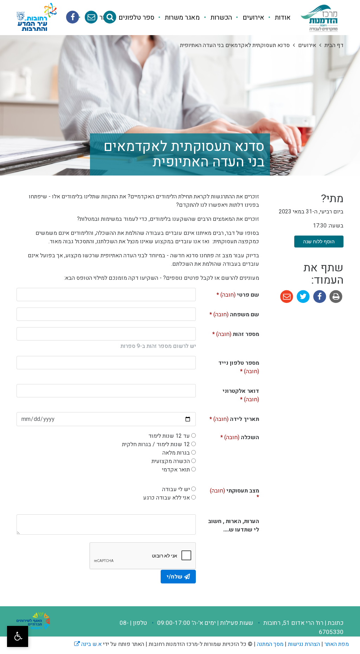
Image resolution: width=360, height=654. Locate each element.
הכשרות (220, 17)
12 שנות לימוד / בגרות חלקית (156, 444)
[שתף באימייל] (286, 296)
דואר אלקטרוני (241, 394)
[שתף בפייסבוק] (319, 296)
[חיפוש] (109, 17)
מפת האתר (336, 644)
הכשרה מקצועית (171, 461)
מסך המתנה (270, 644)
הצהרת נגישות (304, 644)
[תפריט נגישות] (17, 636)
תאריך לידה (230, 417)
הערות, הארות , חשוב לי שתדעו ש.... (233, 525)
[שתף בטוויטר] (302, 296)
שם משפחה (230, 313)
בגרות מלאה (176, 453)
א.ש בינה (88, 644)
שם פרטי (233, 293)
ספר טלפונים (135, 17)
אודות (282, 17)
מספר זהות (231, 332)
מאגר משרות (181, 17)
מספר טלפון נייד (238, 366)
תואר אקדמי (176, 469)
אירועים (252, 17)
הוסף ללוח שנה (319, 241)
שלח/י (174, 577)
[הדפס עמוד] (335, 296)
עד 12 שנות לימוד (169, 436)
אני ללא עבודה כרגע (166, 498)
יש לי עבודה (176, 489)
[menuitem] (277, 18)
